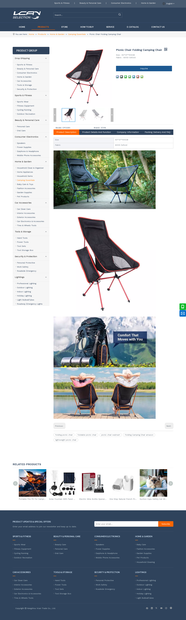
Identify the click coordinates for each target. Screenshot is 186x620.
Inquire (144, 68)
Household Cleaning (146, 562)
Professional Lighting (26, 283)
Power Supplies (24, 147)
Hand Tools (22, 238)
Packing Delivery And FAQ (157, 132)
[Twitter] (156, 608)
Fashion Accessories (26, 188)
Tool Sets (21, 246)
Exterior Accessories (26, 217)
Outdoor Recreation (26, 114)
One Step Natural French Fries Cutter (93, 499)
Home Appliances (25, 172)
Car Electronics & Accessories (30, 221)
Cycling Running (24, 110)
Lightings (19, 277)
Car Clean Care (24, 209)
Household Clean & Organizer (30, 168)
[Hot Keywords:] (119, 15)
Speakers (21, 143)
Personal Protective (26, 263)
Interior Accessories (26, 213)
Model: (59, 128)
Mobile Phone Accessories (29, 155)
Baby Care (141, 544)
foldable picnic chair (87, 435)
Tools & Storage (24, 85)
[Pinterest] (171, 608)
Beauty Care (60, 544)
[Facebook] (147, 608)
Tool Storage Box (25, 250)
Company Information (128, 132)
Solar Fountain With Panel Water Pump (32, 499)
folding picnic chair (64, 435)
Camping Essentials (26, 180)
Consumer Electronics (121, 3)
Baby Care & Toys (25, 184)
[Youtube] (161, 608)
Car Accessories (24, 81)
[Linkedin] (152, 608)
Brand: (97, 128)
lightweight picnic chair (65, 440)
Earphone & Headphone (28, 151)
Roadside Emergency (26, 271)
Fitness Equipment (25, 106)
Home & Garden (148, 3)
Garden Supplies (24, 192)
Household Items (25, 176)
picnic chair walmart (110, 435)
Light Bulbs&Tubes (25, 300)
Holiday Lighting (24, 296)
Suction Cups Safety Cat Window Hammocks (123, 499)
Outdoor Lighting (25, 287)
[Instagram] (166, 608)
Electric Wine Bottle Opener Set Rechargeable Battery (63, 499)
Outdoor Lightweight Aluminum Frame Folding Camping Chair (153, 499)
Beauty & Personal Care (90, 3)
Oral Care (21, 130)
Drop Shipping (22, 58)
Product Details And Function (96, 132)
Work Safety (22, 267)
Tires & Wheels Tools (26, 225)
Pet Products (23, 196)
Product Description (66, 132)
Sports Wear (22, 102)
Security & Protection (27, 89)
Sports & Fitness (62, 3)
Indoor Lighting (24, 292)
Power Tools (23, 242)
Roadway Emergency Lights (29, 304)
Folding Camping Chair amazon (139, 435)
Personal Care (23, 126)
